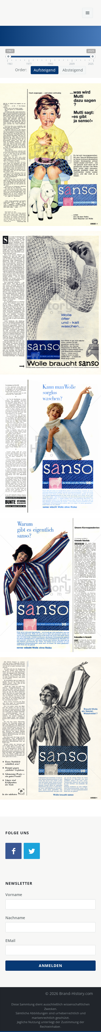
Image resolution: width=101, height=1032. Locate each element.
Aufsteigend (44, 70)
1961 (72, 165)
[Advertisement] (56, 35)
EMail (10, 940)
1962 (72, 313)
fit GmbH (53, 165)
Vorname (13, 894)
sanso (34, 165)
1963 (72, 456)
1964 (72, 738)
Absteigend (72, 70)
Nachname (15, 917)
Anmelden (50, 965)
